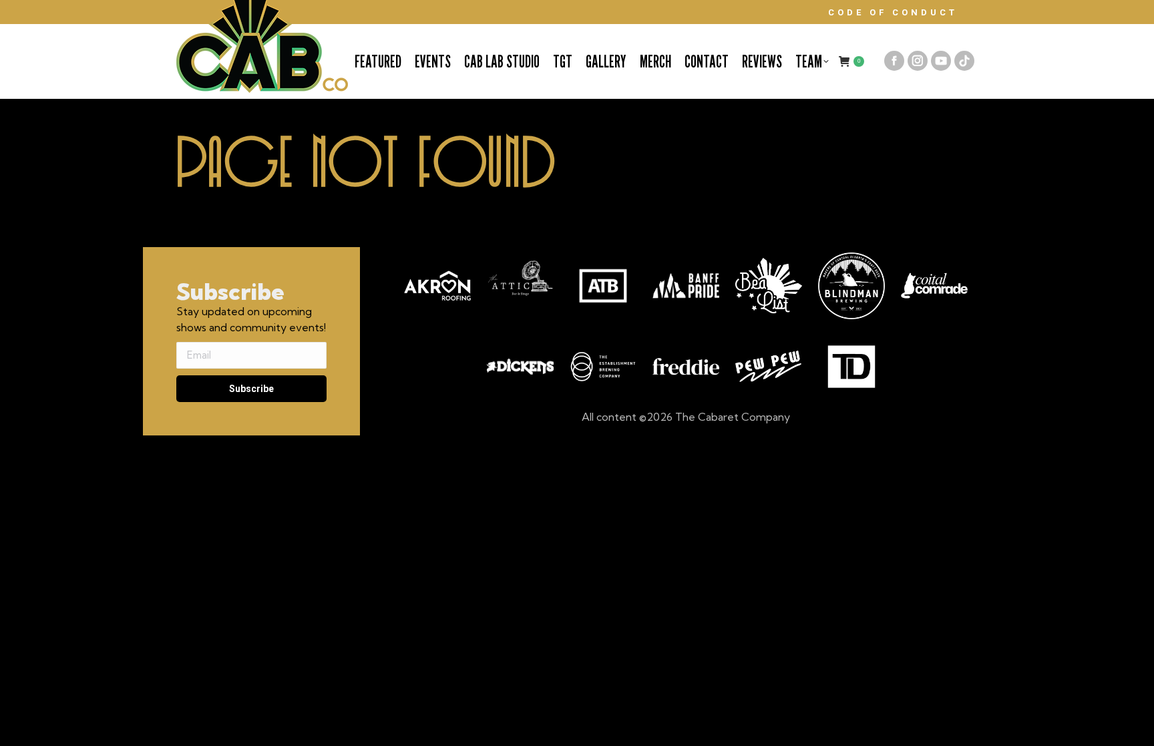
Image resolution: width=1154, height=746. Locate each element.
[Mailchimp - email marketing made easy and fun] (249, 427)
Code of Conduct (893, 12)
